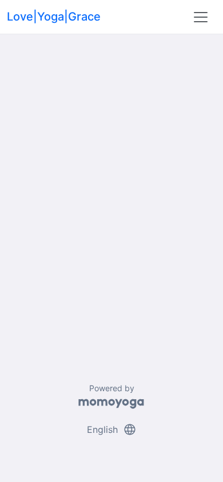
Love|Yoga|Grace (54, 16)
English (112, 429)
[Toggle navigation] (200, 17)
